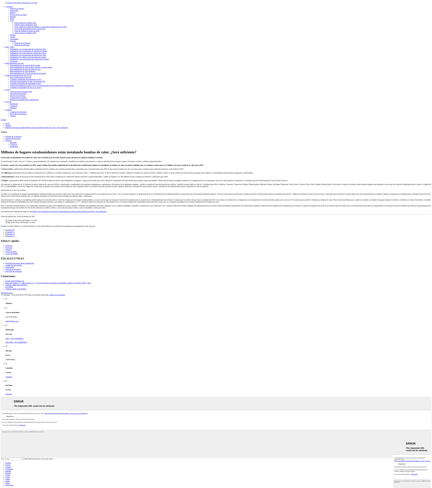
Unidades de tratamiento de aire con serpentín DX (27, 81)
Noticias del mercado (21, 45)
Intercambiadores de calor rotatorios (22, 71)
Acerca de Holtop (11, 254)
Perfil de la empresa (17, 9)
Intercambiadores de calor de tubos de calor (25, 69)
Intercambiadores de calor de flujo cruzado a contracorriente (31, 67)
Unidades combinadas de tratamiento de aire (25, 79)
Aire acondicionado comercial (20, 77)
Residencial (14, 104)
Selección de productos (18, 94)
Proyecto (8, 102)
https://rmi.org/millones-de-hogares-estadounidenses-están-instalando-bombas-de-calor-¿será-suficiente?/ (70, 212)
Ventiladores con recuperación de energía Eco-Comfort (29, 59)
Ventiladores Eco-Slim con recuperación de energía (28, 57)
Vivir (12, 21)
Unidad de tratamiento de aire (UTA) (18, 75)
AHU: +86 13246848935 (14, 339)
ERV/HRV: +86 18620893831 (16, 342)
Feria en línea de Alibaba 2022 (25, 23)
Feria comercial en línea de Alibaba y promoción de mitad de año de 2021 (40, 27)
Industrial (13, 108)
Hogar (7, 124)
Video (12, 19)
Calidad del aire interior (18, 98)
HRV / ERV (9, 47)
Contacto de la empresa (18, 112)
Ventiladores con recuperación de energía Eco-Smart (28, 51)
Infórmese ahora (6, 293)
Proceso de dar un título (18, 15)
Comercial (13, 106)
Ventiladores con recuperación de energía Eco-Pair (28, 49)
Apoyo (7, 90)
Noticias (13, 41)
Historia (13, 13)
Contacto (8, 110)
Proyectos (8, 248)
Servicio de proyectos (17, 96)
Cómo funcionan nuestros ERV (21, 92)
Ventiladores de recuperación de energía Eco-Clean (28, 53)
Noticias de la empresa (22, 43)
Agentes (13, 116)
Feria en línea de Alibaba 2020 (25, 33)
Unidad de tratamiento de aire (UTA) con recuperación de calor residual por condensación (42, 86)
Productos (8, 246)
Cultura (12, 37)
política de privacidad (57, 295)
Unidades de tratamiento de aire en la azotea (25, 88)
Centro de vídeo (11, 252)
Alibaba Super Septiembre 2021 (25, 25)
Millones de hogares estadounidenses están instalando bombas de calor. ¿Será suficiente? (36, 128)
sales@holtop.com (11, 321)
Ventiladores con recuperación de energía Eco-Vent (28, 55)
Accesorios (14, 61)
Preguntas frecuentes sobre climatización (24, 100)
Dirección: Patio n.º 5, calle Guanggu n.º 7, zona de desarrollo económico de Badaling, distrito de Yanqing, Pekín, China (48, 283)
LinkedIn (8, 377)
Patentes (13, 17)
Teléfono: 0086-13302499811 (16, 289)
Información (9, 267)
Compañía (9, 7)
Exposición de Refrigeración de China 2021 (30, 29)
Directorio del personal (18, 114)
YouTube (8, 394)
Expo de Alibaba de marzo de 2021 (26, 31)
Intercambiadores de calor (14, 63)
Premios (13, 35)
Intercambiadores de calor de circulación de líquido (28, 73)
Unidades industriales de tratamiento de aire (25, 83)
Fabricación (14, 11)
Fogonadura (14, 39)
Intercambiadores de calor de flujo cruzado (25, 65)
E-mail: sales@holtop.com (14, 281)
